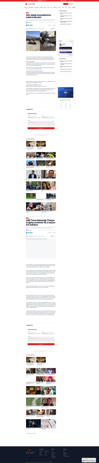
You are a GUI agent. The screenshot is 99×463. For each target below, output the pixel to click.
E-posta (42, 115)
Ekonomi (44, 7)
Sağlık (66, 7)
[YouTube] (33, 453)
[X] (28, 453)
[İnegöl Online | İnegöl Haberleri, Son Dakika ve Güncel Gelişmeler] (30, 4)
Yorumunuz (29, 120)
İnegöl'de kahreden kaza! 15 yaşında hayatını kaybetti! (66, 13)
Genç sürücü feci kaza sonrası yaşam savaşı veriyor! (66, 19)
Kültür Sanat (55, 7)
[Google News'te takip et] (31, 25)
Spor (51, 7)
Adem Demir (29, 22)
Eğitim (63, 7)
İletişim (70, 0)
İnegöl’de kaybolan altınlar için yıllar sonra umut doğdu (66, 16)
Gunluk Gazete (53, 457)
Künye (68, 0)
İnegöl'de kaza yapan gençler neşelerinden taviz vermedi (66, 64)
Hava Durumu (53, 452)
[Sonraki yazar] (72, 41)
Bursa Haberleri (36, 7)
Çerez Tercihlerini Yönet (66, 456)
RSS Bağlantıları (65, 453)
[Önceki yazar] (70, 41)
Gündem (41, 7)
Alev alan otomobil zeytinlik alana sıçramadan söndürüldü (66, 61)
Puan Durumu (53, 453)
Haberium (51, 462)
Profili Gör (65, 52)
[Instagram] (31, 453)
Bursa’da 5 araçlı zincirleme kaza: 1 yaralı (65, 71)
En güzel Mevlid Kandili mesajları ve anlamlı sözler (66, 66)
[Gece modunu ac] (72, 1)
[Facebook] (26, 453)
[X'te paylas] (28, 25)
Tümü (71, 101)
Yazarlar (69, 7)
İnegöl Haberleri (30, 7)
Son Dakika (25, 7)
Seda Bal (63, 44)
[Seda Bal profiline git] (60, 44)
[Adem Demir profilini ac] (27, 22)
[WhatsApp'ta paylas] (30, 25)
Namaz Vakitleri (53, 456)
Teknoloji (59, 7)
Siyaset (48, 7)
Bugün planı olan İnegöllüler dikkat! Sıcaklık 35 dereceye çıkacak (66, 21)
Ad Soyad (29, 115)
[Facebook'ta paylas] (26, 25)
